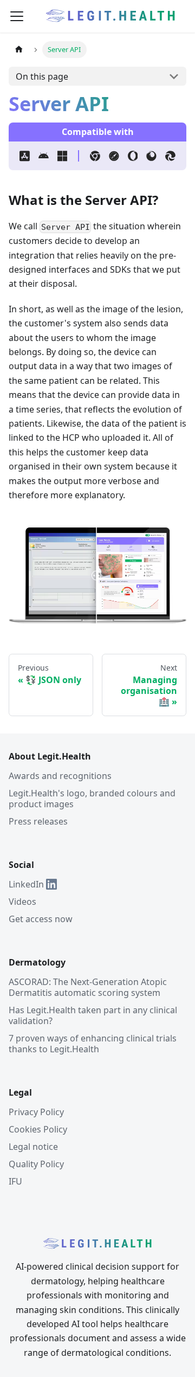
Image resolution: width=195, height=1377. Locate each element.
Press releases (38, 821)
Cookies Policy (38, 1129)
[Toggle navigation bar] (17, 16)
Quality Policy (36, 1164)
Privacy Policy (36, 1111)
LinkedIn (26, 884)
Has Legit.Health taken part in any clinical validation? (93, 1015)
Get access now (41, 918)
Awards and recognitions (60, 775)
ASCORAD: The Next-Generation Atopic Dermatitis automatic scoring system (88, 987)
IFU (15, 1181)
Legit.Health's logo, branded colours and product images (92, 798)
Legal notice (33, 1146)
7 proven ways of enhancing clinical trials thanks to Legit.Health (93, 1043)
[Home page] (19, 49)
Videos (22, 901)
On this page (42, 76)
